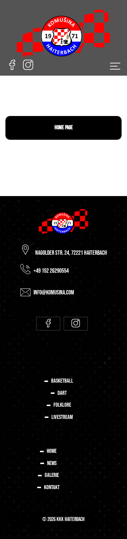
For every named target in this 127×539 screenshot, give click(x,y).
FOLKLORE (62, 405)
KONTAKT (52, 487)
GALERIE (52, 475)
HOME (52, 451)
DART (62, 393)
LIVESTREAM (62, 417)
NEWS (52, 463)
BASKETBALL (62, 381)
